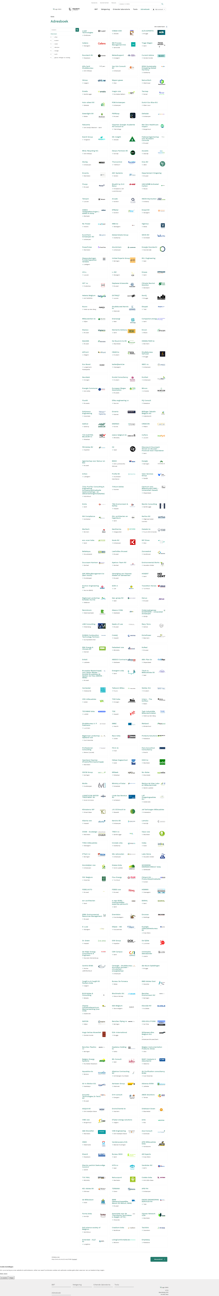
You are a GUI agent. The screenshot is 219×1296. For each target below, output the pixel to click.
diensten (56, 47)
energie (56, 50)
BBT (96, 9)
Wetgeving (105, 9)
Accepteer (4, 1278)
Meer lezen (3, 1273)
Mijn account (158, 9)
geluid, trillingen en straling (62, 57)
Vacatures (94, 3)
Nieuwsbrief (158, 1259)
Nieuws (113, 3)
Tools (135, 9)
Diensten (54, 34)
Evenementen (104, 3)
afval (55, 37)
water (56, 44)
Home (52, 16)
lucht (55, 54)
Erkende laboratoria (121, 9)
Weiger (11, 1278)
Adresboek (145, 9)
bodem (56, 40)
